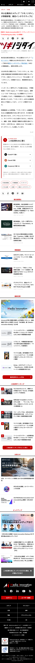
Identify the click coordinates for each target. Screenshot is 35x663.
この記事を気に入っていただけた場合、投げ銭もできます (17, 572)
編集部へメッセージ (9, 627)
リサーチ (24, 182)
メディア (10, 4)
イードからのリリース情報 (18, 635)
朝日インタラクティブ (24, 187)
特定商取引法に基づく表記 (15, 632)
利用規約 (30, 627)
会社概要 (25, 632)
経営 (13, 187)
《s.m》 (31, 132)
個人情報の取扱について (13, 630)
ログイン (9, 598)
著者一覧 (6, 625)
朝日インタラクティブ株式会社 (18, 63)
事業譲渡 (15, 182)
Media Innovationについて (15, 625)
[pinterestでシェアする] (18, 38)
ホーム (3, 4)
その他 (8, 620)
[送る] (13, 38)
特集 (9, 615)
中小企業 (5, 187)
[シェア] (8, 38)
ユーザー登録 (25, 598)
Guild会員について (27, 625)
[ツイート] (3, 38)
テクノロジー (20, 4)
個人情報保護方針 (24, 630)
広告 (29, 4)
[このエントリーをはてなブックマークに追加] (22, 38)
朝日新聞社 (6, 182)
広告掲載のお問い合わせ (20, 627)
